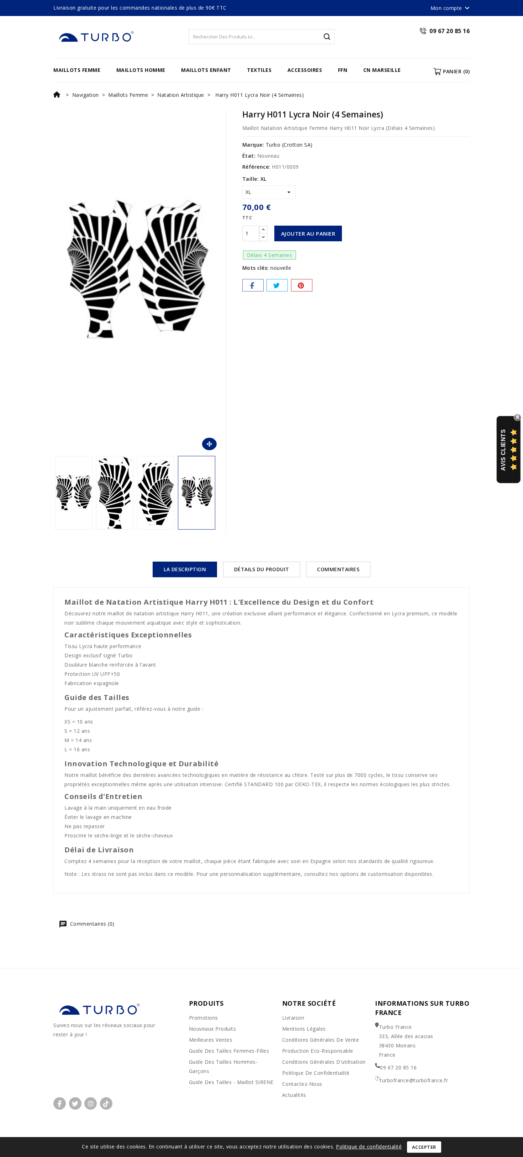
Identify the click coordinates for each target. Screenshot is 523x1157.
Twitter (75, 1103)
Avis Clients (503, 449)
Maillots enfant (206, 70)
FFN (343, 70)
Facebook (59, 1103)
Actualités (294, 1095)
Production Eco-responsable (317, 1050)
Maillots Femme (76, 70)
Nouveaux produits (212, 1028)
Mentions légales (304, 1028)
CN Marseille (382, 70)
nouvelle (280, 267)
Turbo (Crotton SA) (289, 144)
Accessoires (304, 70)
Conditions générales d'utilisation (324, 1061)
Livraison (293, 1017)
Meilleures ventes (211, 1039)
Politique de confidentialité (316, 1072)
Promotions (203, 1017)
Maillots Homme (140, 70)
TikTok (106, 1103)
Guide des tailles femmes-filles (229, 1050)
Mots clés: (255, 267)
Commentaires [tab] (338, 569)
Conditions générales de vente (320, 1039)
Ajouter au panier (308, 233)
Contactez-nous (302, 1083)
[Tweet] (277, 285)
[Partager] (253, 285)
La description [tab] (185, 569)
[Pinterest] (301, 285)
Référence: (256, 166)
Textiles (259, 70)
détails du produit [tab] (261, 569)
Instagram (90, 1103)
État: (249, 155)
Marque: (253, 144)
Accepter (424, 1147)
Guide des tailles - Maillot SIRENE (231, 1082)
